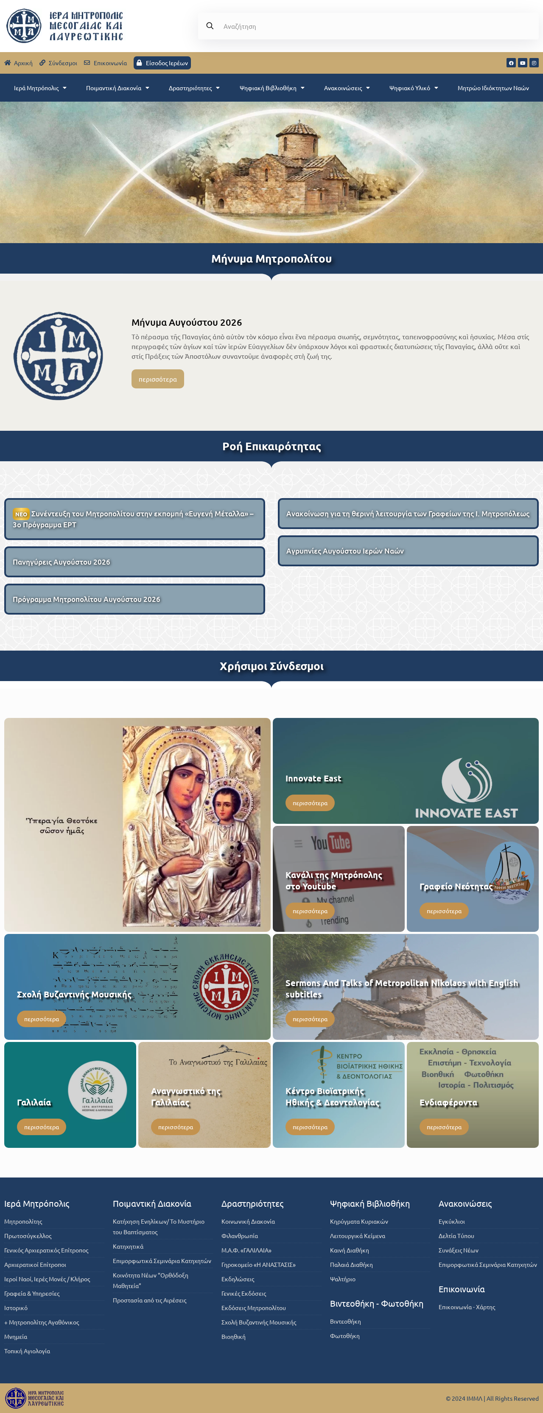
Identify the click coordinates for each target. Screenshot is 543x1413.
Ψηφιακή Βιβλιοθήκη (268, 87)
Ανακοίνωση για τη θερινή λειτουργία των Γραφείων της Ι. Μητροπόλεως (407, 513)
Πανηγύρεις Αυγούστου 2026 (61, 562)
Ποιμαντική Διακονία (113, 87)
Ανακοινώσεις (343, 87)
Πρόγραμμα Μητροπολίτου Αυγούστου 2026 (86, 599)
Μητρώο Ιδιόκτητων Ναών (493, 87)
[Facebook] (511, 62)
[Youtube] (522, 62)
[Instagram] (534, 62)
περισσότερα (158, 379)
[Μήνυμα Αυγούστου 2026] (58, 355)
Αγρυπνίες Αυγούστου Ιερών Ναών (345, 551)
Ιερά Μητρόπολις (36, 87)
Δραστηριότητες (190, 87)
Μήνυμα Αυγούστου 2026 (187, 322)
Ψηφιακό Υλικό (409, 87)
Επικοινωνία (462, 1288)
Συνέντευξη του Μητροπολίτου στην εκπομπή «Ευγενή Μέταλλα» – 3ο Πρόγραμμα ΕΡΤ (133, 519)
